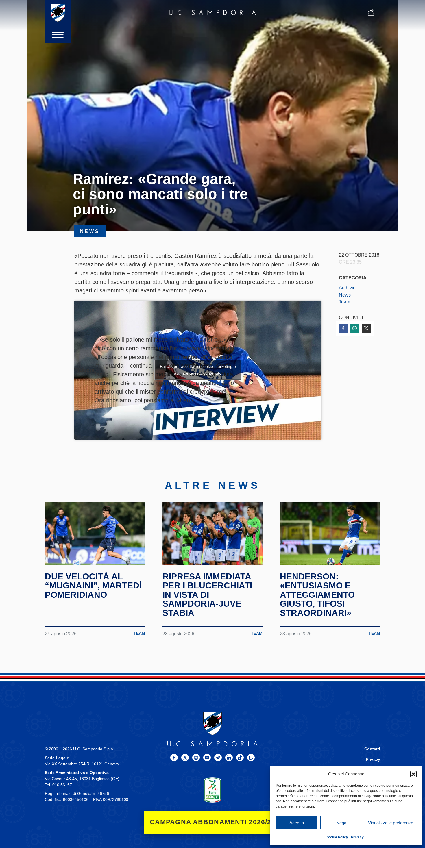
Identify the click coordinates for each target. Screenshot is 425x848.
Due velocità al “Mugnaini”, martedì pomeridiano (93, 585)
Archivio (347, 287)
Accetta (296, 822)
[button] (413, 774)
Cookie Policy (337, 837)
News (345, 294)
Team (344, 301)
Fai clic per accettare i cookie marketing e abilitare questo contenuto (198, 369)
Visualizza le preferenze (390, 822)
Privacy (357, 837)
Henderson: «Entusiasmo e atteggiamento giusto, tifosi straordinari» (317, 595)
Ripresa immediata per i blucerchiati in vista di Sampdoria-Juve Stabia (207, 595)
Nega (341, 822)
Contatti (372, 749)
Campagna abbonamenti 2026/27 (213, 822)
